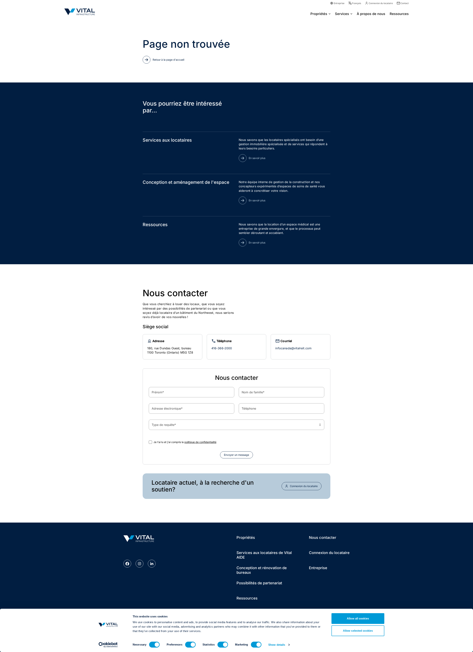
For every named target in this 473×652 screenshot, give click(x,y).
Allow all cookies (358, 618)
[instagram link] (139, 563)
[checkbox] (150, 442)
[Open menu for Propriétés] (330, 13)
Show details (276, 644)
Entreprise (339, 3)
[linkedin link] (152, 563)
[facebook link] (127, 563)
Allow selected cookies (358, 630)
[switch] (190, 645)
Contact (404, 3)
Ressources (247, 598)
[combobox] (236, 425)
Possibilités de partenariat (259, 583)
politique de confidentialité (200, 442)
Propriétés (318, 14)
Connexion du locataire (381, 3)
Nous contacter (322, 537)
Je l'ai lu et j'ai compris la (185, 442)
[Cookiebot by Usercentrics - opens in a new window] (108, 645)
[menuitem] (320, 13)
